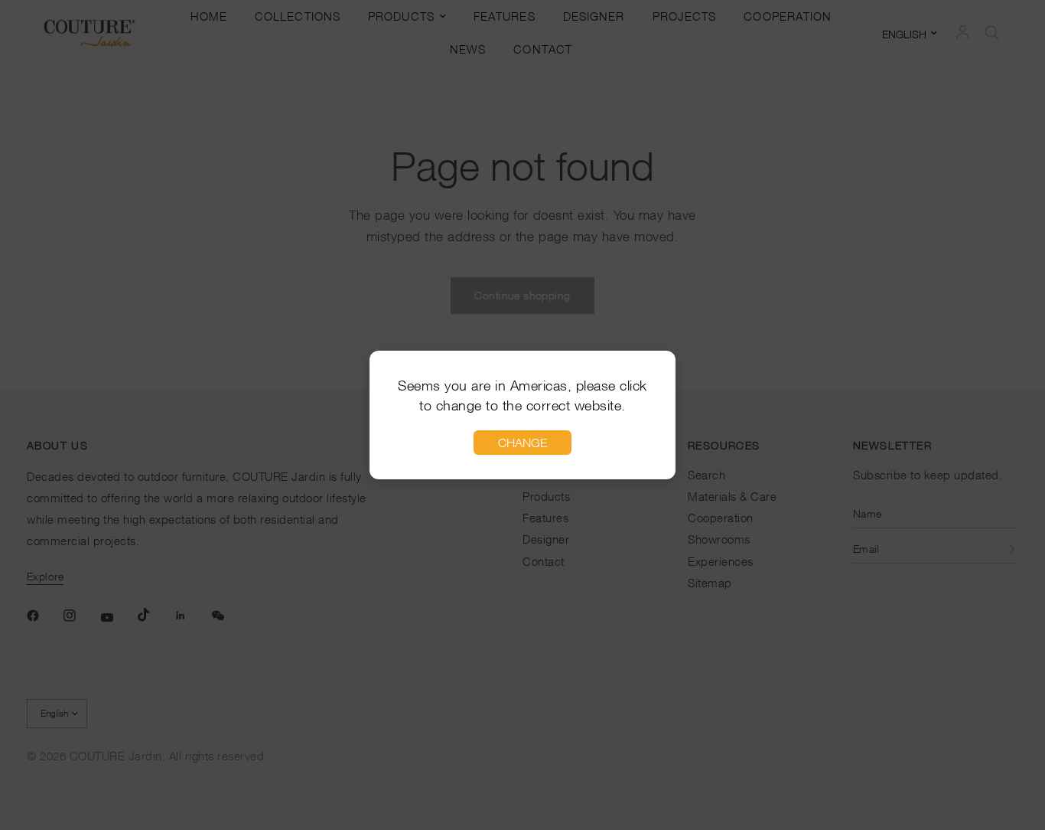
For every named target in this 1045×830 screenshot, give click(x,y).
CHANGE (522, 442)
